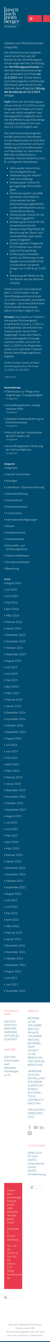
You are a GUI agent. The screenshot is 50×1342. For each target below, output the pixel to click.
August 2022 (14, 893)
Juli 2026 (11, 589)
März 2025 (12, 693)
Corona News (14, 513)
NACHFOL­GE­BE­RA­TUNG (36, 1062)
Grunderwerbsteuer (18, 562)
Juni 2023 (12, 829)
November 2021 (16, 952)
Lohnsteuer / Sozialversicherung (25, 487)
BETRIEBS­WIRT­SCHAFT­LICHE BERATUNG (35, 1050)
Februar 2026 (14, 622)
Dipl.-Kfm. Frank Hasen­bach (12, 1060)
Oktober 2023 (14, 803)
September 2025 (16, 654)
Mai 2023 (12, 835)
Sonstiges (11, 480)
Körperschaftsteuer (17, 555)
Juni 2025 (12, 673)
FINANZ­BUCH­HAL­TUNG (35, 1092)
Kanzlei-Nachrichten (18, 474)
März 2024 (12, 770)
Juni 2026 (12, 596)
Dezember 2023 (15, 790)
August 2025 (14, 660)
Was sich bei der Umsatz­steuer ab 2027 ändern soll (24, 434)
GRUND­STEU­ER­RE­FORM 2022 (37, 1113)
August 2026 (14, 583)
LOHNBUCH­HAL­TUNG (36, 1101)
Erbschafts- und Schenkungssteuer (17, 547)
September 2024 (16, 732)
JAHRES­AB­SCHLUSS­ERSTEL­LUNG (36, 1074)
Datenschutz (36, 1335)
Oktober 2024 (14, 725)
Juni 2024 (12, 751)
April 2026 (12, 609)
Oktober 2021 (14, 958)
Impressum (23, 1335)
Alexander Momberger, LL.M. (11, 1071)
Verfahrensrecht (15, 532)
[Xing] (30, 1133)
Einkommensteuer (17, 506)
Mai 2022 (12, 913)
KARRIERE (10, 1032)
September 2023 (16, 809)
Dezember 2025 (15, 635)
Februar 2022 (14, 932)
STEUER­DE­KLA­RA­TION (35, 1083)
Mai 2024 (12, 757)
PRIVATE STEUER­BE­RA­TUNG (35, 1036)
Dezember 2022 (15, 868)
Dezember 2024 (15, 712)
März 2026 (12, 615)
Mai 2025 (12, 680)
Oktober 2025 (14, 647)
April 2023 (12, 842)
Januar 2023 (13, 861)
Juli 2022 (11, 900)
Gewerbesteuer (15, 539)
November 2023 (16, 796)
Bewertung (12, 568)
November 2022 (16, 874)
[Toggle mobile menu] (31, 18)
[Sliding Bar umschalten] (38, 18)
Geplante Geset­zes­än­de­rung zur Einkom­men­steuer (25, 420)
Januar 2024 (13, 783)
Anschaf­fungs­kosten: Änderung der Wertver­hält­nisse (24, 447)
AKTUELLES (11, 1035)
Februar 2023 (14, 855)
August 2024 (14, 738)
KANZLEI (10, 1021)
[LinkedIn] (42, 1127)
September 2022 (16, 887)
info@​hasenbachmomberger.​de (20, 1274)
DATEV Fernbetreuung (37, 1172)
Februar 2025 (14, 699)
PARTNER (10, 1028)
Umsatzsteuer (14, 500)
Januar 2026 (13, 628)
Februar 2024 (14, 777)
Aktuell (10, 526)
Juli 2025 (11, 667)
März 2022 (12, 926)
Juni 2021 (12, 984)
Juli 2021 (11, 978)
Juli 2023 (11, 822)
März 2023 (12, 848)
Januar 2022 (13, 939)
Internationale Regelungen (21, 519)
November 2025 (16, 641)
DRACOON (35, 1152)
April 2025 (12, 686)
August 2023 (14, 816)
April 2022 (12, 919)
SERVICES (10, 1025)
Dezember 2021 (15, 945)
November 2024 (16, 719)
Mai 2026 (12, 602)
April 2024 (12, 764)
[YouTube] (36, 1127)
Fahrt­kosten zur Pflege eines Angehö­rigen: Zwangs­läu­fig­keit (24, 393)
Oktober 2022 (14, 880)
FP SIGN (33, 1156)
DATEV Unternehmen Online (36, 1163)
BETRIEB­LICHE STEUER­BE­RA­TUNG (35, 1023)
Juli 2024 (11, 745)
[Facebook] (30, 1127)
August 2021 (14, 971)
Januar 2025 (13, 706)
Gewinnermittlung (17, 493)
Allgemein (12, 467)
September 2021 (16, 965)
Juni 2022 (12, 906)
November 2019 (16, 990)
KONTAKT (10, 1039)
